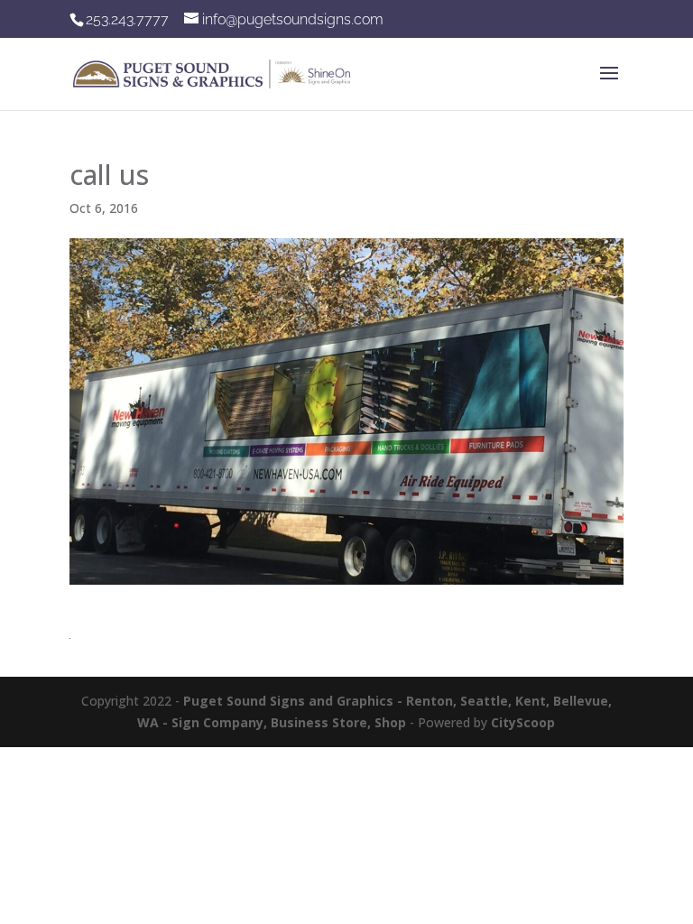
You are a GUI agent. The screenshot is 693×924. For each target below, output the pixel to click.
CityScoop (523, 722)
